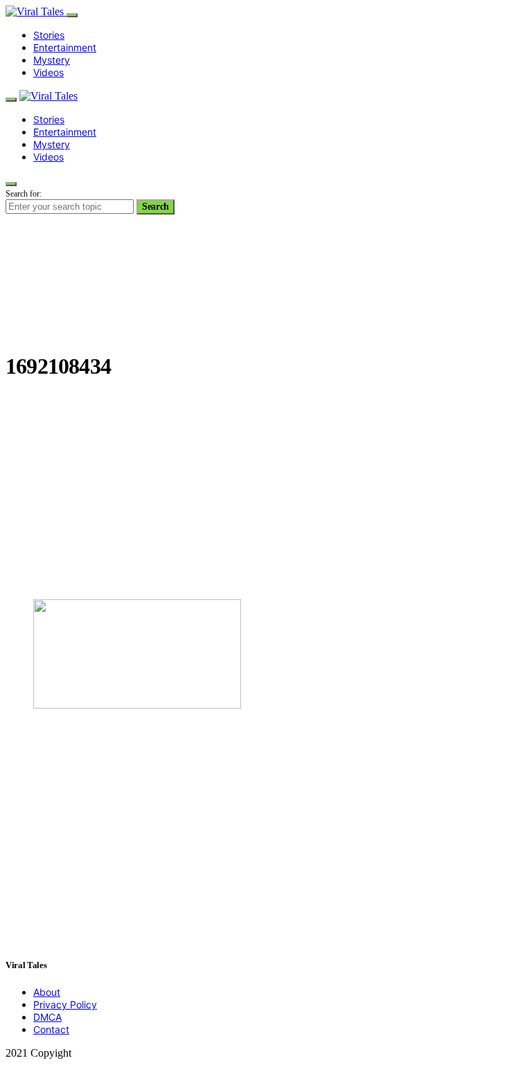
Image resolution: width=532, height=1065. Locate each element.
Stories (48, 35)
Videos (48, 72)
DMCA (47, 1017)
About (46, 992)
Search (155, 206)
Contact (51, 1029)
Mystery (51, 60)
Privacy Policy (65, 1004)
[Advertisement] (266, 491)
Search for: (24, 194)
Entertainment (64, 47)
